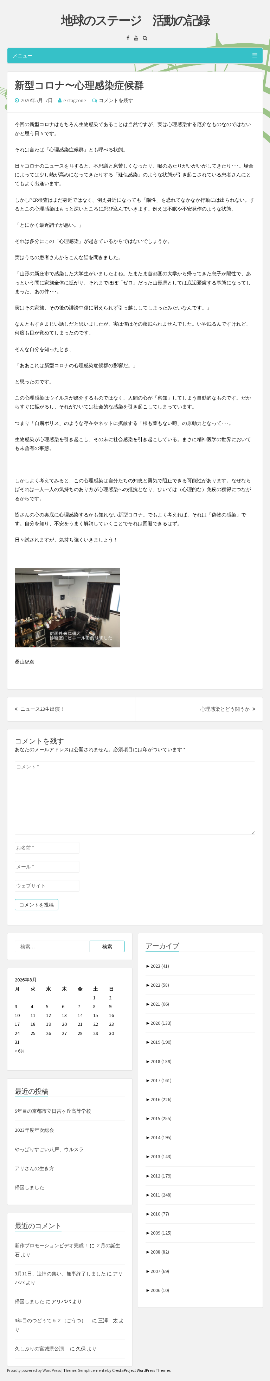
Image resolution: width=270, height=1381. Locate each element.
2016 (161, 1099)
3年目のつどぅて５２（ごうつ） (53, 1320)
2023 (159, 966)
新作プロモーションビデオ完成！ (52, 1245)
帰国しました (29, 1187)
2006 (159, 1290)
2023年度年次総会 (34, 1130)
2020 (161, 1023)
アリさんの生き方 (34, 1168)
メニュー (22, 55)
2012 (161, 1176)
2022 (159, 985)
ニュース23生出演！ (42, 709)
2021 (159, 1004)
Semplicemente (92, 1370)
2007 (159, 1271)
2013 (161, 1156)
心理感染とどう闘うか (227, 709)
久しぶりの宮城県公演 (42, 1348)
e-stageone (74, 100)
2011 (161, 1195)
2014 (161, 1137)
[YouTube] (134, 38)
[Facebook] (126, 38)
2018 (161, 1061)
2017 (161, 1080)
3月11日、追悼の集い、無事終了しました (60, 1273)
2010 (159, 1214)
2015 (161, 1118)
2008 (159, 1252)
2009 (161, 1233)
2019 (161, 1042)
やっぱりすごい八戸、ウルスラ (49, 1149)
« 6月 (20, 1051)
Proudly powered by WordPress (34, 1370)
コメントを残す (116, 100)
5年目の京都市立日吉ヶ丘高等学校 (53, 1111)
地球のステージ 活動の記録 (135, 20)
